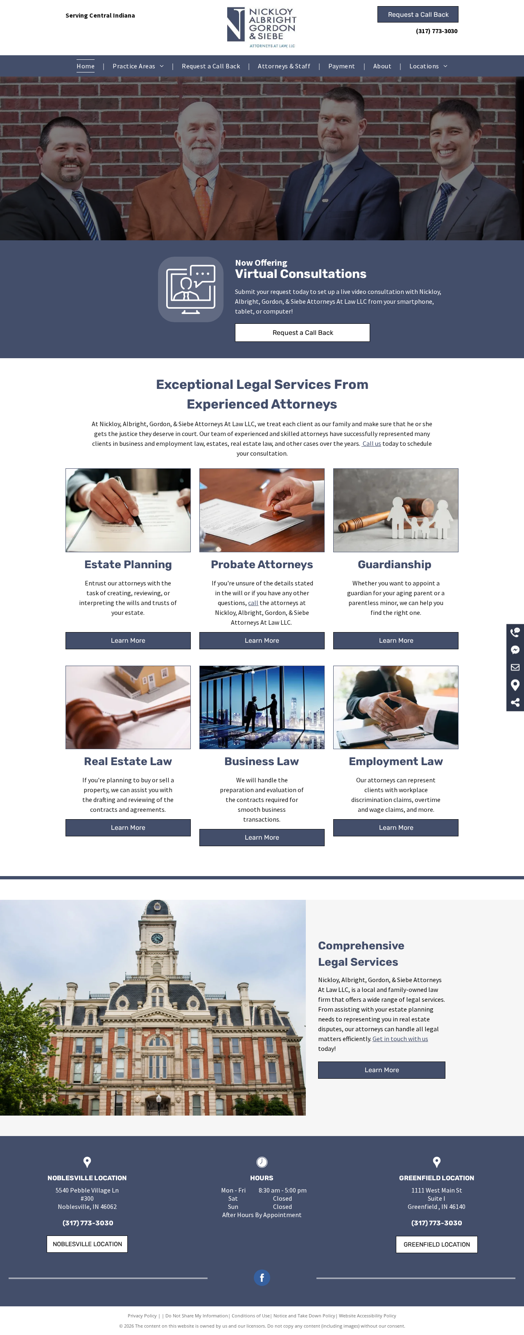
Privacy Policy (142, 1315)
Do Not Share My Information (196, 1315)
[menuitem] (86, 66)
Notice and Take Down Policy (304, 1315)
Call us (372, 443)
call (253, 603)
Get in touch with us (400, 1039)
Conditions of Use (251, 1315)
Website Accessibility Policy (367, 1315)
